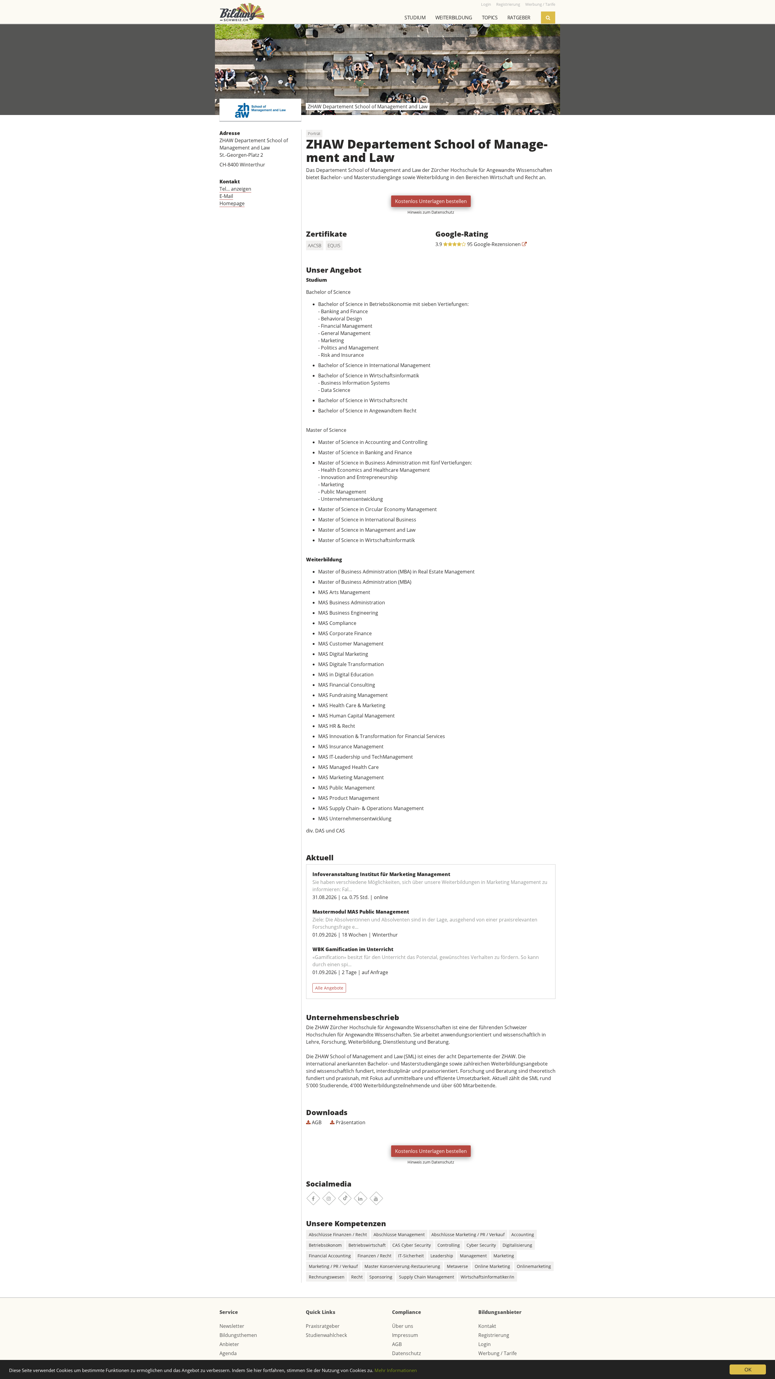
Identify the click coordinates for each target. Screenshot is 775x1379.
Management (473, 1256)
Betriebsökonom (325, 1245)
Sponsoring (380, 1277)
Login (484, 1344)
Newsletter (231, 1326)
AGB (316, 1122)
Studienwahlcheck (326, 1335)
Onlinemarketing (534, 1266)
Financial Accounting (330, 1256)
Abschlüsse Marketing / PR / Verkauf (468, 1234)
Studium (415, 17)
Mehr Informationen (395, 1370)
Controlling (448, 1245)
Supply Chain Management (426, 1277)
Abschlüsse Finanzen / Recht (338, 1234)
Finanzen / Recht (374, 1256)
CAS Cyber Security (411, 1245)
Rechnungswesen (327, 1277)
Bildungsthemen (238, 1335)
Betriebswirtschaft (367, 1245)
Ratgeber (518, 17)
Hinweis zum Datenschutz (430, 212)
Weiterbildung (453, 17)
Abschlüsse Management (399, 1234)
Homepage (232, 203)
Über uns (402, 1326)
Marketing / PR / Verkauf (333, 1266)
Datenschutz (406, 1353)
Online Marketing (492, 1266)
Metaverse (457, 1266)
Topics (490, 17)
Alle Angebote (329, 988)
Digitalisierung (517, 1245)
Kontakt (487, 1326)
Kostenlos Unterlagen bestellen (431, 201)
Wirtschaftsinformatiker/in (487, 1277)
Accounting (522, 1234)
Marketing (503, 1256)
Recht (357, 1277)
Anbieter (229, 1344)
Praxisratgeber (323, 1326)
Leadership (441, 1256)
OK (747, 1369)
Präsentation (350, 1122)
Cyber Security (481, 1245)
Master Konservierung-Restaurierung (402, 1266)
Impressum (405, 1335)
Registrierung (493, 1335)
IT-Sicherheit (411, 1256)
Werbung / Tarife (497, 1353)
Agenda (228, 1353)
